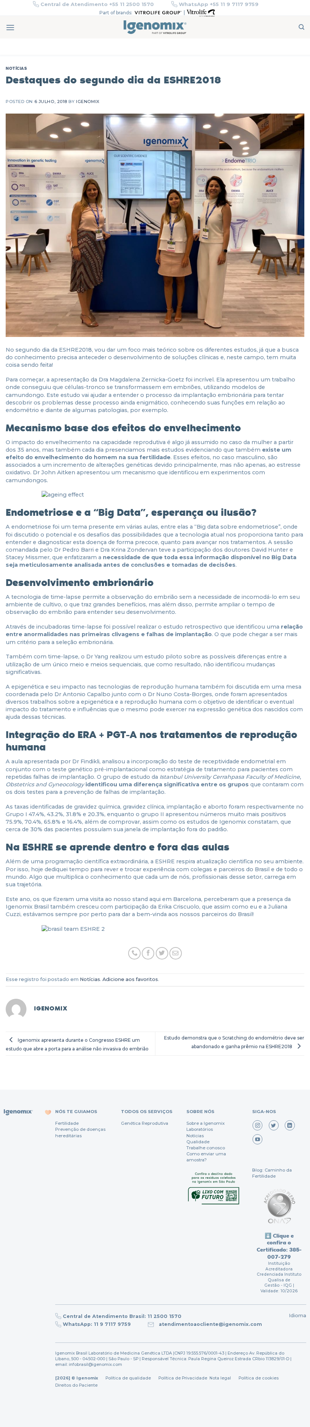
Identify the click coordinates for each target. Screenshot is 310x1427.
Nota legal (219, 1378)
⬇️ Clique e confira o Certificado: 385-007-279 (279, 1246)
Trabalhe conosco (205, 1147)
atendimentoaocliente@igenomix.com (209, 1324)
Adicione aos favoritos (130, 979)
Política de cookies (259, 1378)
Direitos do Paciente (76, 1385)
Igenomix (87, 101)
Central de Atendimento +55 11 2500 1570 (97, 4)
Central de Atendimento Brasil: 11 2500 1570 (122, 1316)
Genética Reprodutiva (144, 1123)
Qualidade (197, 1141)
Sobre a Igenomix (205, 1123)
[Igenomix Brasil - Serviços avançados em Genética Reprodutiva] (155, 27)
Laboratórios (199, 1129)
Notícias (16, 68)
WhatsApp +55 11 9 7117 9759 (219, 4)
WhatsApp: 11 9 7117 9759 (97, 1324)
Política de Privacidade (182, 1378)
